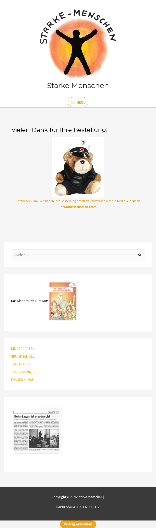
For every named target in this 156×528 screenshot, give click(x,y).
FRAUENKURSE (22, 379)
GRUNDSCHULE (22, 356)
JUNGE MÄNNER (23, 372)
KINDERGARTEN (23, 348)
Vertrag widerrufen (78, 524)
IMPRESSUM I (66, 507)
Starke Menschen (78, 85)
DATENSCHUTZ (88, 507)
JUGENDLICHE (21, 364)
